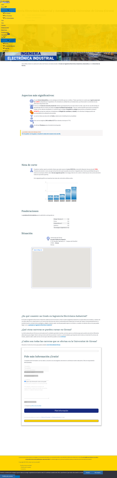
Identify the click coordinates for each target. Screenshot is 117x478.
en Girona (63, 336)
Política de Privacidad (45, 417)
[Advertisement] (61, 79)
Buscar (3, 7)
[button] (6, 7)
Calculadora (5, 35)
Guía (2, 23)
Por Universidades (9, 18)
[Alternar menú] (8, 10)
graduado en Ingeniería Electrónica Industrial (40, 325)
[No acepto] (17, 476)
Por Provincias (8, 15)
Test (2, 20)
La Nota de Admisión (10, 46)
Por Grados (7, 13)
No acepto (97, 472)
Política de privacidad (26, 465)
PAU (2, 37)
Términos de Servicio (56, 417)
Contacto (23, 469)
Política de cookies (7, 476)
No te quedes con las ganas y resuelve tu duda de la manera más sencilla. (41, 133)
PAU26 (6, 43)
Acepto (88, 472)
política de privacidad (36, 405)
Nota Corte (4, 30)
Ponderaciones (5, 32)
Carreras (3, 25)
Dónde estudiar (5, 27)
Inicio (2, 4)
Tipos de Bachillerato (6, 49)
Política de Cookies (26, 467)
